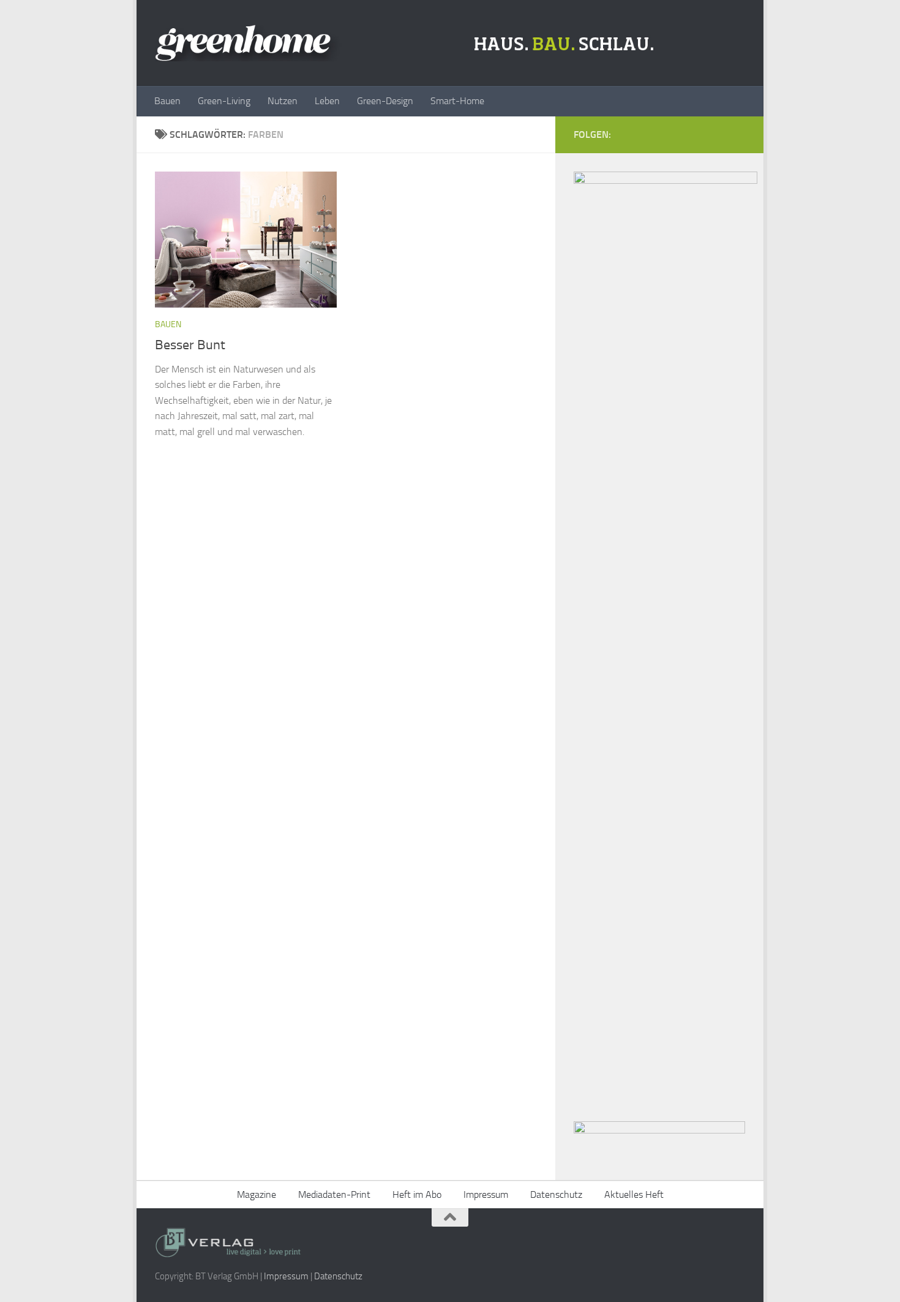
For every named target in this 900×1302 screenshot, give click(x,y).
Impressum (485, 1194)
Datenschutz (556, 1194)
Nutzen (283, 101)
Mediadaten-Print (334, 1194)
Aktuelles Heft (634, 1194)
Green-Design (385, 101)
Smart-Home (457, 101)
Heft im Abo (416, 1194)
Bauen (167, 101)
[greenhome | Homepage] (407, 43)
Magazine (256, 1194)
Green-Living (224, 101)
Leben (327, 101)
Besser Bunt (190, 345)
